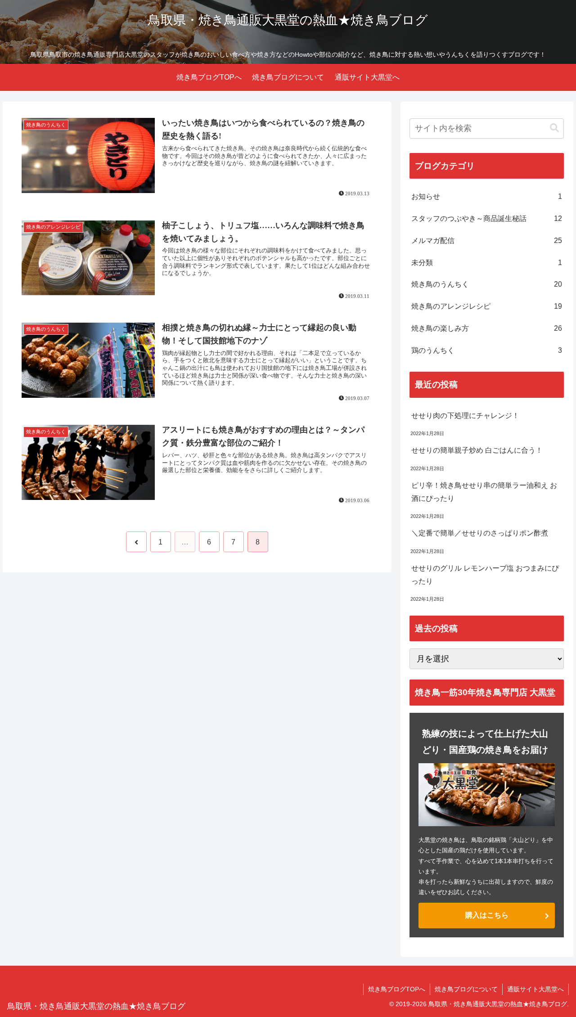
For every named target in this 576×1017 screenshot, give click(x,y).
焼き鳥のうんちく (486, 284)
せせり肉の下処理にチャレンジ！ (465, 415)
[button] (554, 128)
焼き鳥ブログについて (466, 989)
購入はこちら (486, 915)
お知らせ (486, 196)
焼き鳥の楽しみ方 (486, 328)
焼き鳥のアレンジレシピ (486, 306)
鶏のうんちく (486, 350)
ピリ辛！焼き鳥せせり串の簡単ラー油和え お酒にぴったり (484, 492)
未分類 (486, 262)
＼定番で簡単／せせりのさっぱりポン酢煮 (479, 533)
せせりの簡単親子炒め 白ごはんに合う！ (477, 450)
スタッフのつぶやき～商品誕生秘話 (486, 218)
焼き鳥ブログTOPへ (396, 989)
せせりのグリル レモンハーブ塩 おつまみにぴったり (485, 574)
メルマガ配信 (486, 240)
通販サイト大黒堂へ (535, 989)
